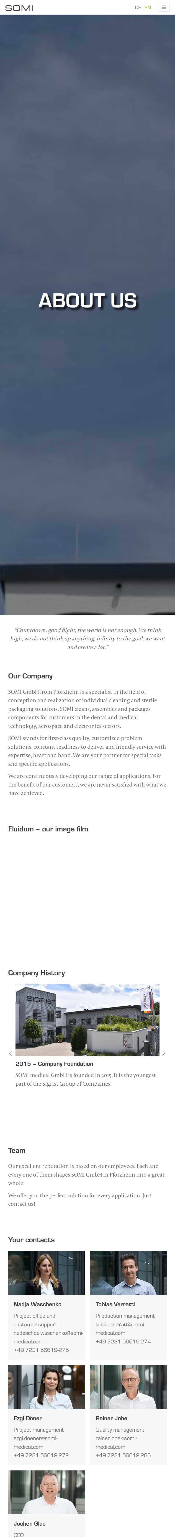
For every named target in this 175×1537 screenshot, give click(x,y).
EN (148, 7)
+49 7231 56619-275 (41, 1349)
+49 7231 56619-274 (123, 1341)
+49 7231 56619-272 (41, 1455)
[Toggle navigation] (164, 7)
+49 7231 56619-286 (123, 1455)
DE (138, 7)
